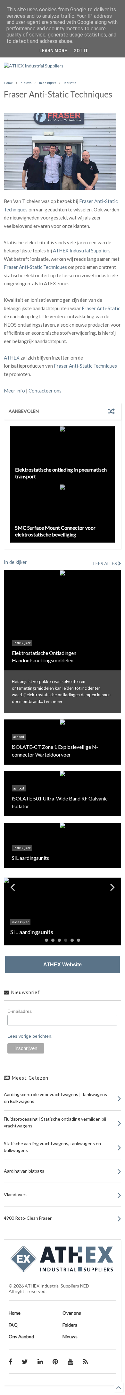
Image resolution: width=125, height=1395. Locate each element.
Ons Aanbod (21, 1336)
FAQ (13, 1325)
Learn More (53, 50)
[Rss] (85, 1361)
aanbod (18, 736)
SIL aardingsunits (30, 858)
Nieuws (70, 1336)
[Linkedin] (40, 1361)
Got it (80, 50)
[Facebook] (10, 1361)
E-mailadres (19, 1011)
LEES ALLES (105, 563)
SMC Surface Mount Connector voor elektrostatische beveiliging (55, 530)
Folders (70, 1325)
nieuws (26, 83)
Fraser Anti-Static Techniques (35, 267)
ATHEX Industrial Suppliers (82, 250)
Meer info (14, 390)
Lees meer (53, 701)
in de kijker (47, 83)
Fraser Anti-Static (101, 308)
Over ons (72, 1313)
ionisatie (70, 83)
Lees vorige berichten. (30, 1036)
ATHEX (12, 358)
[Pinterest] (55, 1361)
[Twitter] (25, 1361)
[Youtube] (70, 1361)
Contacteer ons (45, 390)
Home (8, 83)
